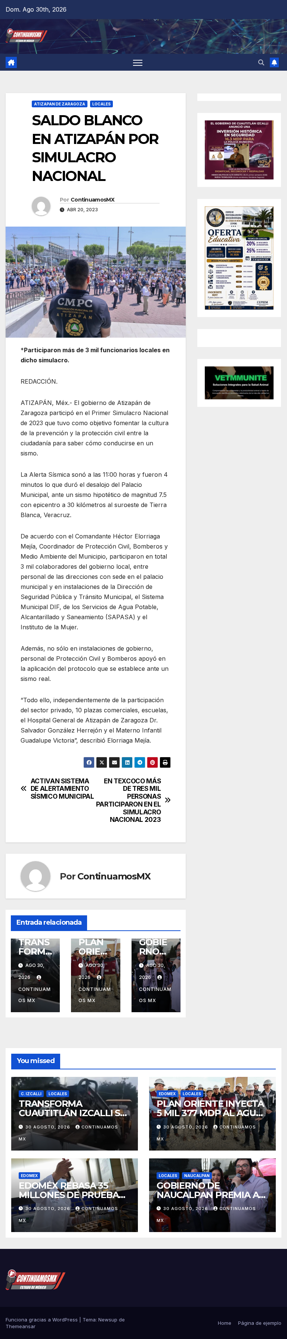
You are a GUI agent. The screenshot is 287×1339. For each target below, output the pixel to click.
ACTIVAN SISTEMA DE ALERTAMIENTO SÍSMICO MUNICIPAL (62, 788)
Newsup (107, 1320)
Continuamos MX (34, 994)
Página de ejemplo (259, 1323)
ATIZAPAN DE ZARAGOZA (59, 104)
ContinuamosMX (92, 199)
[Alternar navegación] (138, 62)
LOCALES (101, 104)
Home (224, 1323)
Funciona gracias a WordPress (42, 1320)
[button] (261, 62)
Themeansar (21, 1326)
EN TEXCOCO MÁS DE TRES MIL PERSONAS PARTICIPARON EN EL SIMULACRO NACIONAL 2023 (128, 800)
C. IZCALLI (31, 1093)
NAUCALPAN (197, 1175)
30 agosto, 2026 (48, 1127)
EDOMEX (167, 1093)
